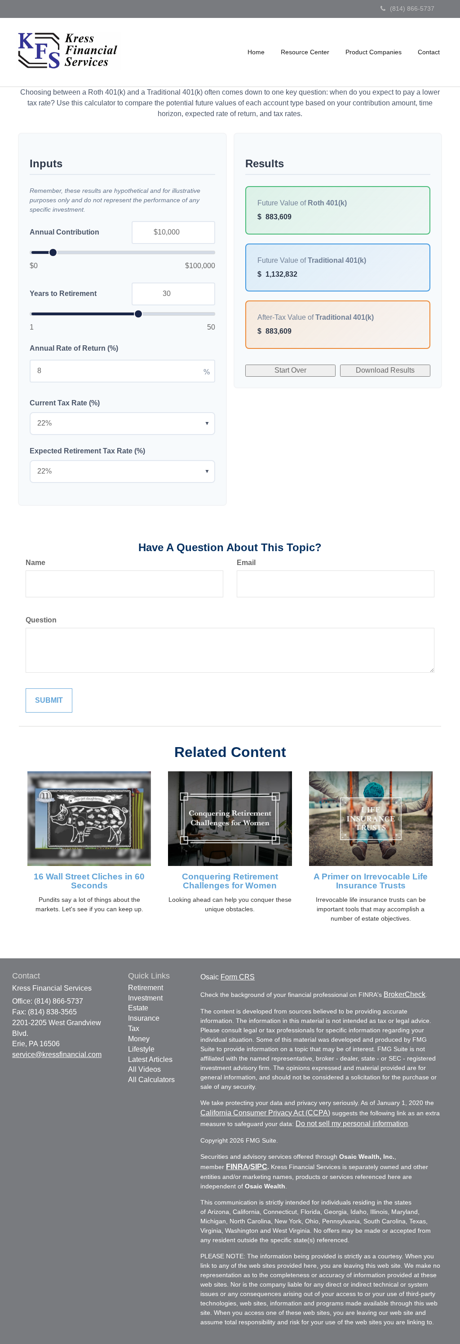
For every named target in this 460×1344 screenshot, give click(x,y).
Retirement (145, 988)
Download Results (385, 370)
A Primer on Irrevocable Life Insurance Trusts (371, 881)
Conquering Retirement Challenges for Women (230, 881)
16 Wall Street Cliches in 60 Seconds (89, 881)
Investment (145, 998)
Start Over (290, 370)
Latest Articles (150, 1059)
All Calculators (151, 1079)
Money (139, 1039)
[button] (305, 52)
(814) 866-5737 (412, 8)
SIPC (258, 1166)
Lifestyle (141, 1049)
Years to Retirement (63, 293)
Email (246, 562)
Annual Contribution (64, 232)
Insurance (143, 1018)
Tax (133, 1028)
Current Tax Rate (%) (65, 403)
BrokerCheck (404, 994)
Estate (138, 1008)
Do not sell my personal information (352, 1123)
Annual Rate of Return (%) (74, 348)
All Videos (144, 1069)
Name (35, 562)
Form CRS (238, 977)
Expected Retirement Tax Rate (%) (87, 451)
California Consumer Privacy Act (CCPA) (265, 1113)
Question (41, 620)
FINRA (237, 1166)
